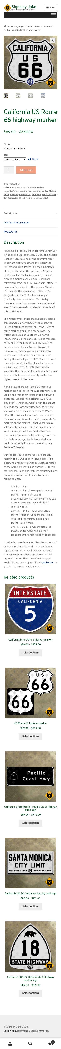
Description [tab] (10, 213)
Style (7, 144)
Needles (14, 194)
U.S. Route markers (35, 187)
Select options (30, 652)
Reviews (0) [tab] (10, 231)
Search (30, 1043)
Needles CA (25, 194)
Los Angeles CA (40, 191)
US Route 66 (29, 198)
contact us (48, 562)
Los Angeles (25, 191)
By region (20, 26)
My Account (10, 1043)
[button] (52, 40)
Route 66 (36, 194)
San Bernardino (49, 194)
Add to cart (26, 169)
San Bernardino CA (13, 198)
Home (10, 26)
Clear (35, 159)
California (47, 26)
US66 (45, 198)
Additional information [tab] (16, 222)
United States (33, 26)
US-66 (39, 198)
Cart (47, 1041)
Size (6, 155)
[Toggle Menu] (53, 14)
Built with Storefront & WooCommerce (26, 1031)
